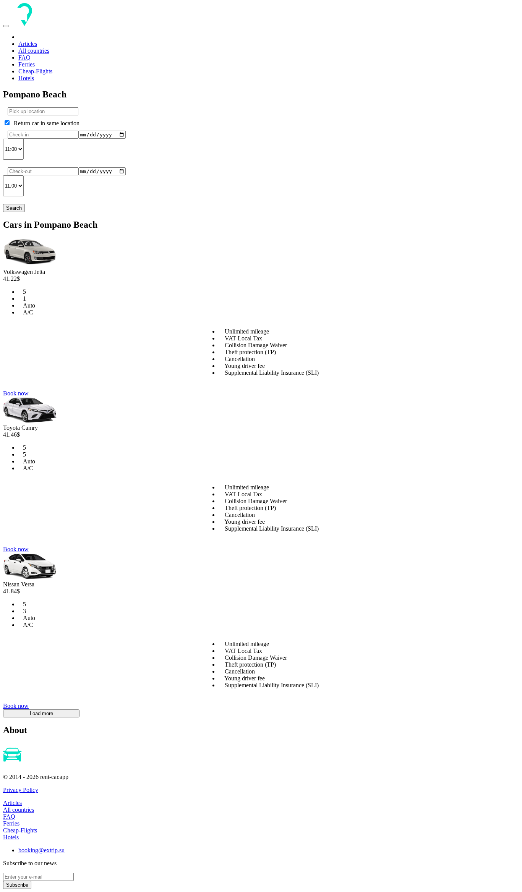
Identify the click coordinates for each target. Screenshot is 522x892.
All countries (33, 50)
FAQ (24, 57)
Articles (27, 43)
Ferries (26, 64)
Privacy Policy (20, 790)
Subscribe (17, 885)
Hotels (26, 78)
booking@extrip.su (41, 850)
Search (14, 208)
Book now (16, 393)
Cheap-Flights (35, 71)
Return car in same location (45, 123)
